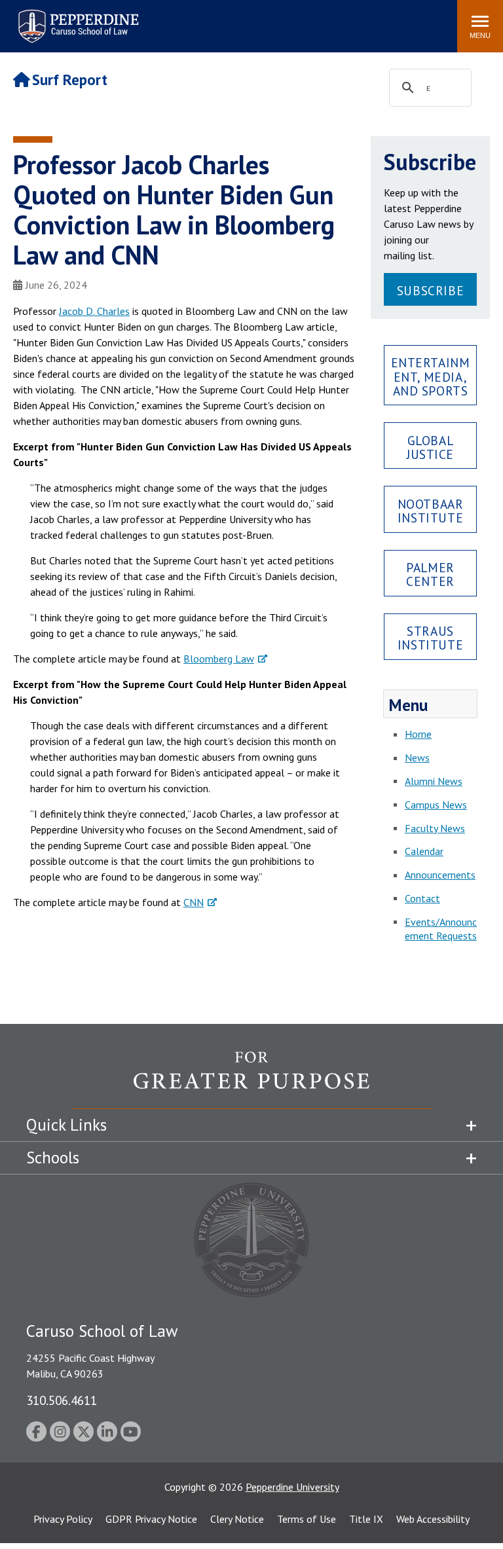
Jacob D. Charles (94, 311)
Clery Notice (237, 1518)
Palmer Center (430, 574)
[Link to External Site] (251, 1079)
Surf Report (69, 79)
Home (418, 733)
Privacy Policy (62, 1518)
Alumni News (433, 781)
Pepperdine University (292, 1486)
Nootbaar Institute (431, 511)
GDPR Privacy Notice (151, 1518)
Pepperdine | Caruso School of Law (76, 18)
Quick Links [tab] (66, 1124)
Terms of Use (306, 1518)
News (417, 757)
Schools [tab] (52, 1157)
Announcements (440, 874)
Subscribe (430, 290)
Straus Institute (430, 638)
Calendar (424, 851)
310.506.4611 (61, 1400)
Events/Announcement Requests (441, 928)
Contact (422, 898)
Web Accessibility (433, 1518)
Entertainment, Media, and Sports (430, 376)
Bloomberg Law (218, 658)
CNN (193, 902)
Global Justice (430, 447)
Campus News (436, 804)
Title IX (366, 1518)
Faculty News (435, 828)
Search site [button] (268, 19)
